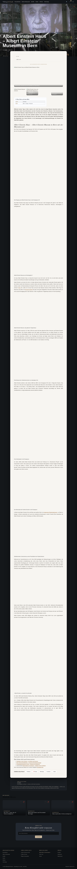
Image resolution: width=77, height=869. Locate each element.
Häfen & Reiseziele (26, 1)
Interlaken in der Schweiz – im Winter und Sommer (27, 761)
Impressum (60, 854)
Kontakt (59, 852)
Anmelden (38, 836)
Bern (20, 287)
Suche (40, 856)
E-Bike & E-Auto (24, 854)
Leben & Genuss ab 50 (25, 852)
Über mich (41, 854)
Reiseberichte (40, 767)
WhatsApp (42, 771)
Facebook (48, 771)
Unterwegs (46, 1)
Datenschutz (60, 856)
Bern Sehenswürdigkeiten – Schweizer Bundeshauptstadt (28, 762)
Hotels (37, 1)
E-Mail (54, 771)
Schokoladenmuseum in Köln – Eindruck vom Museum (28, 764)
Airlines (41, 1)
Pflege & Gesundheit (25, 856)
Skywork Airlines (29, 289)
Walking (8, 2)
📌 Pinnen (35, 771)
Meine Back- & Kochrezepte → (45, 852)
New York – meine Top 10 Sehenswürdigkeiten (10, 813)
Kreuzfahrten (17, 1)
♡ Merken (28, 771)
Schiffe (32, 1)
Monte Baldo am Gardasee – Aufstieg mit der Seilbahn (34, 765)
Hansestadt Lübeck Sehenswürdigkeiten (61, 814)
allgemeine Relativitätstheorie (50, 512)
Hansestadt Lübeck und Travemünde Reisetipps (37, 813)
